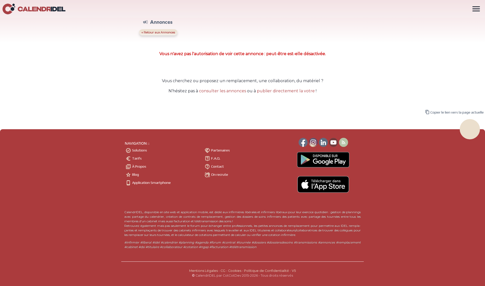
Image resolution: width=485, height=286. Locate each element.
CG (223, 271)
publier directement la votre (286, 91)
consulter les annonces (222, 91)
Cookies (234, 271)
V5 (294, 271)
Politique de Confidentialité (266, 271)
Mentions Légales (203, 271)
